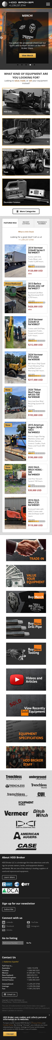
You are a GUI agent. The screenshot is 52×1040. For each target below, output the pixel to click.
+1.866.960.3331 (33, 970)
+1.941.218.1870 (33, 988)
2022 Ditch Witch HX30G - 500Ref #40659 (35, 471)
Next (50, 37)
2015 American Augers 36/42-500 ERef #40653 (36, 428)
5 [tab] (34, 65)
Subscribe (8, 909)
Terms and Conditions (20, 1002)
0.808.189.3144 (33, 977)
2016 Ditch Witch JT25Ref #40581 (34, 502)
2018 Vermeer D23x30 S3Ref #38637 (35, 322)
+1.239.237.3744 (26, 239)
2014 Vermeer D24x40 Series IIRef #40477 (36, 250)
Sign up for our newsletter (18, 903)
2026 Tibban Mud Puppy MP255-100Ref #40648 (34, 393)
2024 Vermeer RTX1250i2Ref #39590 (35, 357)
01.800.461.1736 (33, 973)
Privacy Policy (6, 1002)
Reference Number (42, 223)
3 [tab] (26, 65)
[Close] (48, 4)
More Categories (27, 211)
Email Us (11, 994)
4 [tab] (30, 65)
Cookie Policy (8, 1025)
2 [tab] (22, 65)
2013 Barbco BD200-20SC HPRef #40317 (36, 286)
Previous (1, 37)
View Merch (27, 55)
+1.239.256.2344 (33, 986)
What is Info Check (26, 232)
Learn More (9, 877)
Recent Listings (26, 223)
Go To (28, 943)
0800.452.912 (32, 975)
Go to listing (9, 938)
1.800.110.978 (32, 968)
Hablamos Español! (10, 962)
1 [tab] (17, 65)
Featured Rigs (10, 223)
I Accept (10, 1034)
